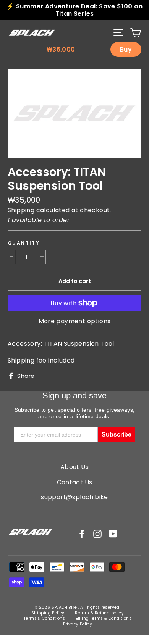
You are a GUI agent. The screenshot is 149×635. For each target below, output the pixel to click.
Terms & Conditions (44, 618)
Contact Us (74, 482)
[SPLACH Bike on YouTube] (113, 534)
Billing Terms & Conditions (103, 618)
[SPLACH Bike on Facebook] (82, 534)
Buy (126, 49)
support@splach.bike (74, 497)
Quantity (24, 243)
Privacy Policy (77, 624)
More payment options (75, 321)
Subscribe (116, 434)
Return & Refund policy (99, 613)
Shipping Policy (48, 613)
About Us (74, 467)
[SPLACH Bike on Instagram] (97, 534)
